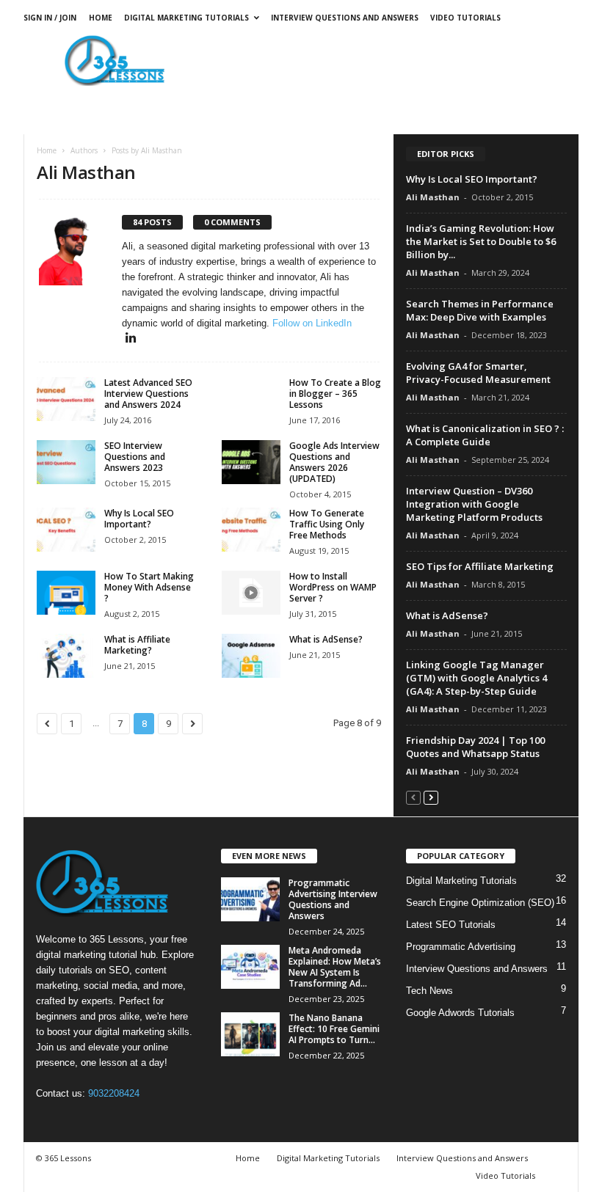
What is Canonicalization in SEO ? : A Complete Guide (485, 435)
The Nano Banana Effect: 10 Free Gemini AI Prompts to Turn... (334, 1029)
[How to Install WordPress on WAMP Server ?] (251, 593)
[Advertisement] (392, 60)
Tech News (429, 990)
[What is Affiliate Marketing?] (66, 656)
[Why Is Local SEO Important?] (66, 530)
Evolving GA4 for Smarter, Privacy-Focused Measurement (478, 372)
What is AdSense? (326, 639)
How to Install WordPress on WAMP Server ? (333, 587)
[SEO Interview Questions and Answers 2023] (66, 462)
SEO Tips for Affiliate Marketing (480, 566)
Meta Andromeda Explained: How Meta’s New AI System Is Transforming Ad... (335, 967)
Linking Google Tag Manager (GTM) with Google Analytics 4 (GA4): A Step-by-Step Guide (476, 678)
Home (100, 17)
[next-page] (431, 797)
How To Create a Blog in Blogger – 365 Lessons (335, 393)
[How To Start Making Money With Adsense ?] (66, 593)
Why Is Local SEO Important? (139, 518)
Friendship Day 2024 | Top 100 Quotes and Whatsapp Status (475, 747)
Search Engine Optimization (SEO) (480, 902)
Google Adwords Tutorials (460, 1012)
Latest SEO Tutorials (451, 924)
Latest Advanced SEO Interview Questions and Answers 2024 (148, 393)
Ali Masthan (433, 196)
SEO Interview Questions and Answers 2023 (134, 456)
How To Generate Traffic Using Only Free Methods (326, 524)
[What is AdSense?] (251, 656)
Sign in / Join (49, 17)
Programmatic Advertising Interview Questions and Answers (333, 899)
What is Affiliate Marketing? (137, 645)
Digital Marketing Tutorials (186, 17)
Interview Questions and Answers (344, 17)
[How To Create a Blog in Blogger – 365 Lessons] (251, 399)
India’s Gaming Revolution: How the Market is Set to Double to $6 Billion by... (481, 241)
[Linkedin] (130, 338)
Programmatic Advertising (460, 946)
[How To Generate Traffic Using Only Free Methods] (251, 530)
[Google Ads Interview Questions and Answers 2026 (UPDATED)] (251, 462)
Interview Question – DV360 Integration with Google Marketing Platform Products (474, 504)
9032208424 (113, 1093)
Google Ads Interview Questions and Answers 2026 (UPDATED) (334, 462)
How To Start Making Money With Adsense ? (149, 587)
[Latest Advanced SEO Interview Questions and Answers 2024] (66, 399)
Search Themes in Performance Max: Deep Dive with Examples (480, 310)
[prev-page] (413, 797)
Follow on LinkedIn (312, 323)
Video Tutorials (465, 17)
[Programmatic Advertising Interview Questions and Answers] (250, 899)
